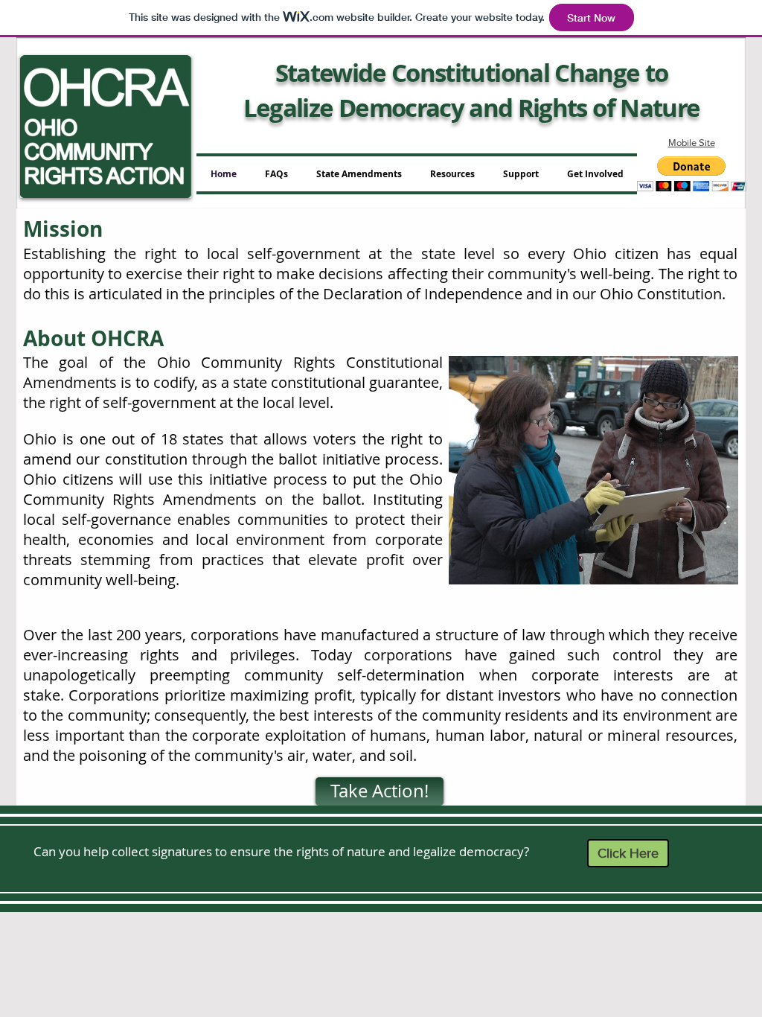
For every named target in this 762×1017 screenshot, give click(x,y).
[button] (691, 173)
